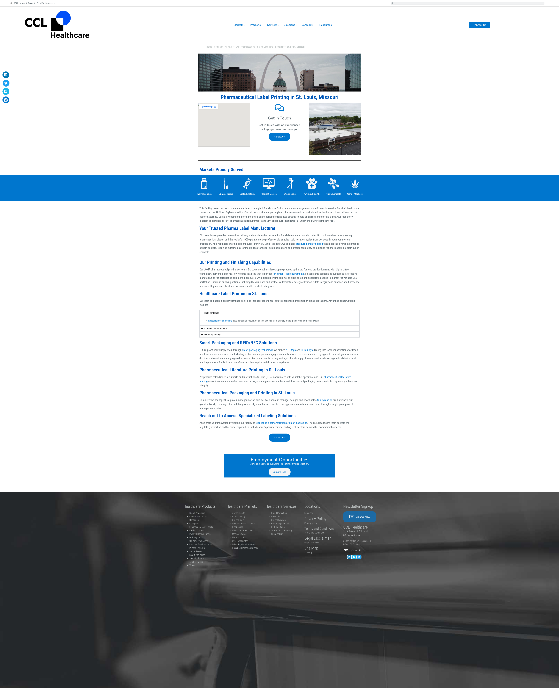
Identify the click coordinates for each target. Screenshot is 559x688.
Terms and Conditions (314, 532)
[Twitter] (359, 557)
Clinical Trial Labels (198, 516)
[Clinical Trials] (225, 183)
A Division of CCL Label (357, 531)
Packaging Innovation (281, 523)
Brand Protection (197, 513)
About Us (229, 46)
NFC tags (291, 350)
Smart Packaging (197, 555)
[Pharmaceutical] (204, 183)
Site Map (308, 552)
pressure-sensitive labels (309, 243)
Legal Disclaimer (311, 542)
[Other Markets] (355, 183)
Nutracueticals (333, 194)
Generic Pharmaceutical (243, 530)
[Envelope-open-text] (6, 100)
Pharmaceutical (204, 194)
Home (209, 46)
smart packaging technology (257, 350)
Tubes (192, 565)
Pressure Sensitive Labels (200, 544)
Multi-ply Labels (196, 537)
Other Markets (355, 194)
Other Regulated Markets (243, 544)
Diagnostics (290, 194)
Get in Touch (279, 118)
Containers (194, 520)
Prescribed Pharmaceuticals (245, 548)
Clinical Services (278, 520)
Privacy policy (310, 523)
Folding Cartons (196, 530)
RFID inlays (307, 350)
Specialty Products (197, 558)
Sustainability (277, 534)
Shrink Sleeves (195, 551)
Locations (308, 513)
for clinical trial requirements (288, 273)
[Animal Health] (312, 183)
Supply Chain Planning (281, 530)
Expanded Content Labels (201, 527)
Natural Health (239, 537)
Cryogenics (194, 523)
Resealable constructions (220, 320)
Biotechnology (247, 194)
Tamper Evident (196, 562)
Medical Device (269, 194)
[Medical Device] (269, 183)
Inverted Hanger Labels (199, 534)
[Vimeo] (354, 557)
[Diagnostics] (290, 183)
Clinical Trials (226, 194)
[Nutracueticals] (333, 183)
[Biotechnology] (247, 183)
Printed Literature (197, 548)
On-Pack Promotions (198, 541)
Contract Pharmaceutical (243, 523)
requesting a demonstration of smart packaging (281, 423)
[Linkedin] (349, 557)
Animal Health (312, 194)
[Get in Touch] (279, 107)
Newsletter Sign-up (358, 506)
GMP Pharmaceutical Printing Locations (254, 46)
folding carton (324, 400)
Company (218, 46)
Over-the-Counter (240, 541)
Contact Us (356, 550)
